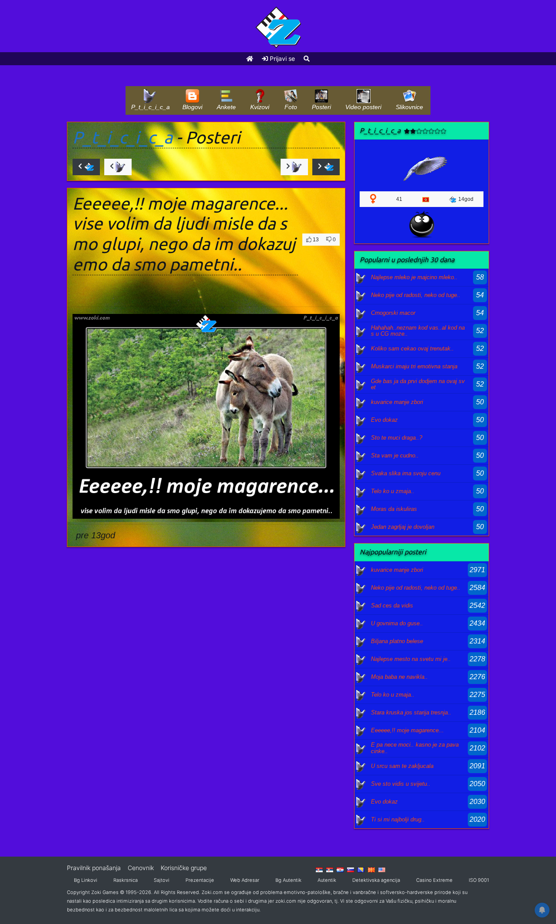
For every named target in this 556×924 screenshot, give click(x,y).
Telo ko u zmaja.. (392, 491)
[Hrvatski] (340, 869)
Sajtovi (161, 880)
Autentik (327, 880)
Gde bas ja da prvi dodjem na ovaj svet (418, 384)
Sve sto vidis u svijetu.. (400, 784)
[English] (381, 869)
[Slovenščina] (350, 869)
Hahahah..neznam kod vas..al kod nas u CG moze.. (418, 330)
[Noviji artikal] (86, 167)
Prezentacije (199, 880)
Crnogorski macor (393, 313)
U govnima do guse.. (397, 623)
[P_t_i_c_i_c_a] (361, 277)
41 (399, 199)
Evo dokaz (384, 420)
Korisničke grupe (184, 867)
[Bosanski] (360, 869)
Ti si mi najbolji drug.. (398, 819)
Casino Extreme (434, 880)
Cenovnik (141, 867)
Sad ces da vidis (392, 605)
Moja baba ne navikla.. (399, 677)
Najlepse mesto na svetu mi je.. (411, 659)
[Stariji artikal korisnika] (294, 167)
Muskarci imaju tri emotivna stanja (414, 366)
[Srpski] (329, 869)
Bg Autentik (288, 880)
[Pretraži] (307, 58)
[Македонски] (371, 869)
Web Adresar (244, 880)
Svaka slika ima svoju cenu (405, 473)
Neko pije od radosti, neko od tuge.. (415, 295)
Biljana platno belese (397, 641)
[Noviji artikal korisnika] (118, 167)
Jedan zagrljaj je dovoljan (402, 527)
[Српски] (319, 869)
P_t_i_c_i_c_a (122, 137)
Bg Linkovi (85, 880)
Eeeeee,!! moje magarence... (407, 730)
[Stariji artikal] (326, 167)
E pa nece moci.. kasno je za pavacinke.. (415, 747)
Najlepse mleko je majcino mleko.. (414, 277)
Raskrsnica (125, 880)
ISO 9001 (479, 880)
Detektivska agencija (376, 880)
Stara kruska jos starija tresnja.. (411, 712)
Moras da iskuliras (394, 509)
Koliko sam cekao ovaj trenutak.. (412, 348)
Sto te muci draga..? (396, 437)
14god (465, 199)
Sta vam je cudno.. (395, 455)
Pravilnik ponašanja (94, 867)
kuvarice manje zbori (397, 402)
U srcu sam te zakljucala (402, 766)
